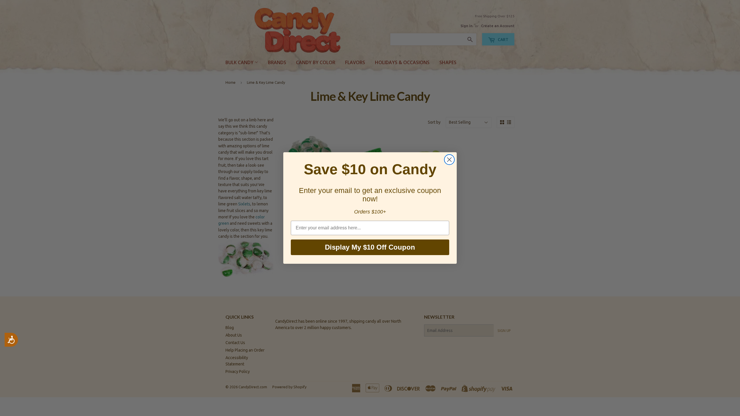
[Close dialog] (449, 160)
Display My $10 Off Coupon (370, 247)
